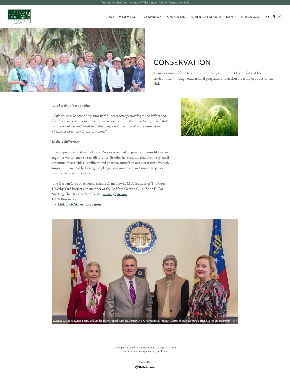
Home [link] (110, 17)
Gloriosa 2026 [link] (250, 17)
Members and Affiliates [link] (205, 17)
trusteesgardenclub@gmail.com (151, 351)
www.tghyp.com (115, 194)
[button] (129, 17)
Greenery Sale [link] (176, 17)
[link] (19, 16)
